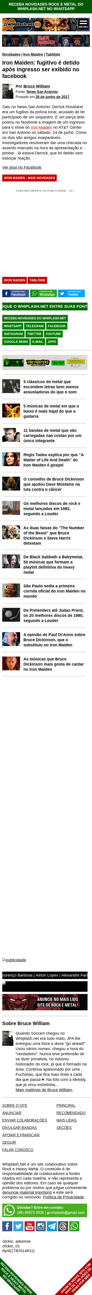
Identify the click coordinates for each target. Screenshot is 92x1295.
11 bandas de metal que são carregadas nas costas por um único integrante (52, 435)
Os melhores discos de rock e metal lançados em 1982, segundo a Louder (51, 508)
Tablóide (53, 54)
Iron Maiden (33, 54)
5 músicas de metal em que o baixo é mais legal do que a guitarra (51, 411)
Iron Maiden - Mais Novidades (29, 178)
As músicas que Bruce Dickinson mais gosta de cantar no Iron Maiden (53, 664)
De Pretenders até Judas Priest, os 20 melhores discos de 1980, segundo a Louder (53, 615)
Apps (52, 341)
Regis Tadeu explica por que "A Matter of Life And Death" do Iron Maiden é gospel (53, 460)
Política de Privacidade (63, 1197)
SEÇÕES (64, 1128)
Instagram (13, 334)
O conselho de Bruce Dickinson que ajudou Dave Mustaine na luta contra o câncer (53, 484)
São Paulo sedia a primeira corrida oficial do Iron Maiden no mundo (54, 591)
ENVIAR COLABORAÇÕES (24, 1120)
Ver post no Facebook (21, 167)
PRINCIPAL (65, 1105)
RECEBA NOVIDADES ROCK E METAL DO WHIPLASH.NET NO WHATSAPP (46, 6)
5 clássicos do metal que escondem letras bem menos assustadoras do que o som (51, 386)
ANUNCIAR (11, 1113)
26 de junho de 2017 (52, 97)
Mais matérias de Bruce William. (44, 1090)
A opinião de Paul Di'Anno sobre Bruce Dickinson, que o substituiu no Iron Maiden (54, 639)
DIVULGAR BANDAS (19, 1128)
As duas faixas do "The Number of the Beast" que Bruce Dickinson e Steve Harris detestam (53, 535)
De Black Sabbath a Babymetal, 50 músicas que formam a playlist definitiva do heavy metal (53, 565)
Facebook (57, 326)
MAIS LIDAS (66, 1120)
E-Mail (37, 341)
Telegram (35, 326)
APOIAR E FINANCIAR (21, 1135)
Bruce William (36, 86)
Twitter (34, 334)
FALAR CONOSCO (17, 1150)
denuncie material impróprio (27, 1192)
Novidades (11, 54)
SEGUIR (9, 1142)
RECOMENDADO (71, 1113)
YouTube (53, 334)
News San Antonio (42, 92)
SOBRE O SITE (14, 1105)
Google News (16, 341)
